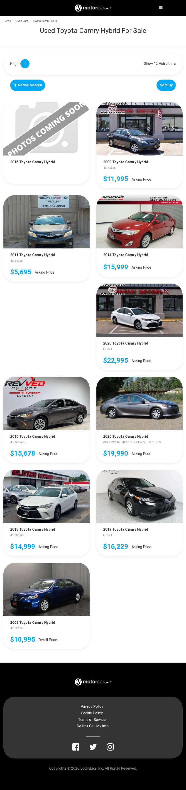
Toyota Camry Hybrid (45, 20)
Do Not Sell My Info (93, 726)
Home (7, 20)
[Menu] (160, 6)
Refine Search (30, 85)
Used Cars (22, 20)
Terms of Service (92, 719)
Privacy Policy (92, 706)
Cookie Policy (92, 713)
